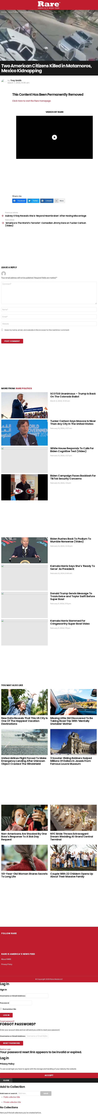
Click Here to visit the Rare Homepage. (31, 100)
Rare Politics (24, 388)
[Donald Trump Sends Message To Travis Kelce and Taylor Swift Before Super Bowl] (24, 605)
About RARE (6, 959)
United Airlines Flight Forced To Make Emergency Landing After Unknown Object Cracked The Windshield (23, 761)
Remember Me (9, 1009)
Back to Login (5, 1049)
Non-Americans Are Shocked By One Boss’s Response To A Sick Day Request (24, 836)
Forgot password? (7, 1021)
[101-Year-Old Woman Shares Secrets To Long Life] (24, 858)
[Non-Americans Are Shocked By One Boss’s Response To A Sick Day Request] (24, 818)
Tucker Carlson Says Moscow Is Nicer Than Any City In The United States (73, 422)
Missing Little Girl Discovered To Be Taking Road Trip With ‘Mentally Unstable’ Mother (71, 721)
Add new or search (8, 1093)
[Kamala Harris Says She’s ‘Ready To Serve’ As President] (24, 578)
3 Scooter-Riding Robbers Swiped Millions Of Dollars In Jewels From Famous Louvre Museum (71, 761)
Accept (49, 1075)
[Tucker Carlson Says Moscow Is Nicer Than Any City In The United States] (24, 433)
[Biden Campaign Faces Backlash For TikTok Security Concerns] (24, 487)
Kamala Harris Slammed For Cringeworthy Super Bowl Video (70, 622)
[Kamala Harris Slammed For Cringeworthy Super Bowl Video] (24, 632)
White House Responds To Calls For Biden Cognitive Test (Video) (72, 449)
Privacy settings (7, 969)
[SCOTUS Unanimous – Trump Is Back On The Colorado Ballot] (24, 405)
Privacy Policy (6, 964)
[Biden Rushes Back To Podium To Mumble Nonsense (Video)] (24, 550)
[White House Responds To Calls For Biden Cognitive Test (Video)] (24, 460)
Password (4, 1003)
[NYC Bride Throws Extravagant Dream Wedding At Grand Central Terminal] (73, 818)
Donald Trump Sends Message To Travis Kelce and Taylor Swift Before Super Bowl (72, 596)
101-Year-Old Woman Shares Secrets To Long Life (24, 875)
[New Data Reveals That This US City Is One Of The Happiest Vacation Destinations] (24, 702)
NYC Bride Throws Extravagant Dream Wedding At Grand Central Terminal (71, 836)
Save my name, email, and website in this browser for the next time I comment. (37, 330)
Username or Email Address (12, 996)
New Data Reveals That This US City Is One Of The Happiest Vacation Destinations (24, 721)
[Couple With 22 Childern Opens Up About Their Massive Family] (73, 858)
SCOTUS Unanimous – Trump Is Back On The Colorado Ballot (73, 395)
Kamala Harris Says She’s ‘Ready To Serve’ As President (72, 567)
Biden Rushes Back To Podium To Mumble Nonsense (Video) (70, 540)
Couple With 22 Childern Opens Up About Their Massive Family (71, 875)
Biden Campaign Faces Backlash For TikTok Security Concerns (73, 477)
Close (6, 1080)
